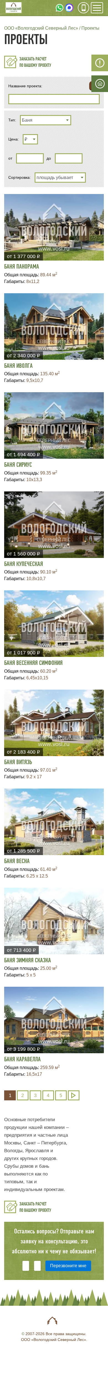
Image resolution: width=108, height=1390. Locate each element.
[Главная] (13, 8)
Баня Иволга (18, 366)
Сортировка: (19, 177)
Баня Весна (17, 861)
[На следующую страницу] (73, 1095)
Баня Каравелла (22, 1059)
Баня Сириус (18, 465)
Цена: (13, 139)
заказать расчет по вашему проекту (35, 62)
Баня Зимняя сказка (27, 960)
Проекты (90, 28)
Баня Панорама (21, 267)
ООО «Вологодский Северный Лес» (41, 28)
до (49, 158)
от (10, 158)
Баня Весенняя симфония (33, 663)
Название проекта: (25, 86)
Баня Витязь (18, 762)
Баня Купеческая (23, 564)
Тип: (12, 120)
